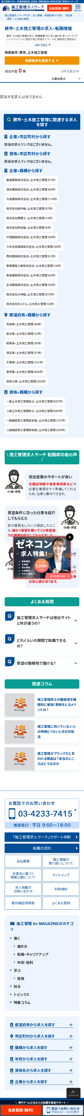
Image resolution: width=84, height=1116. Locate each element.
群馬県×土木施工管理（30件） (24, 343)
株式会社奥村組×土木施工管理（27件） (29, 208)
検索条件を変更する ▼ (42, 60)
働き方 (22, 946)
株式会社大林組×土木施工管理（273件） (30, 294)
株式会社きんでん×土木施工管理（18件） (30, 304)
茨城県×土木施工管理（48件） (24, 324)
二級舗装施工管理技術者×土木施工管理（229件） (36, 430)
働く (17, 938)
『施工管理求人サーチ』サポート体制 (42, 837)
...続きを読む (40, 45)
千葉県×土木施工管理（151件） (25, 362)
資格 (20, 978)
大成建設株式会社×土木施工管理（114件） (32, 199)
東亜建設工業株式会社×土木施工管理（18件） (34, 266)
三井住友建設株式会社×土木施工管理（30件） (34, 247)
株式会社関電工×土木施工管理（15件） (29, 218)
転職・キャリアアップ (32, 954)
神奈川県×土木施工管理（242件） (26, 381)
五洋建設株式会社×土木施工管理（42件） (31, 285)
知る (17, 986)
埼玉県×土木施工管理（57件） (24, 353)
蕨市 (9, 18)
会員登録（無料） (59, 8)
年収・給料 (25, 962)
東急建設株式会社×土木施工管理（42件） (31, 275)
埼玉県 (68, 15)
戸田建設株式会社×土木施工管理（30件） (31, 237)
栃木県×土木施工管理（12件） (24, 334)
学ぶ (17, 970)
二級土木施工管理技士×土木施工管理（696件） (34, 411)
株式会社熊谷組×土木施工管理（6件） (29, 227)
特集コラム (22, 1002)
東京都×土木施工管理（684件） (25, 372)
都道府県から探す (54, 15)
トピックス (21, 994)
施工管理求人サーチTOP (17, 15)
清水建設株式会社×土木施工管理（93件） (31, 189)
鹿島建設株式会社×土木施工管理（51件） (31, 180)
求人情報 (37, 15)
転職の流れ (42, 848)
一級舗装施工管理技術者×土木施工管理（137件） (36, 420)
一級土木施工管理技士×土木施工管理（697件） (34, 401)
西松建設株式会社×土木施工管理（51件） (31, 256)
